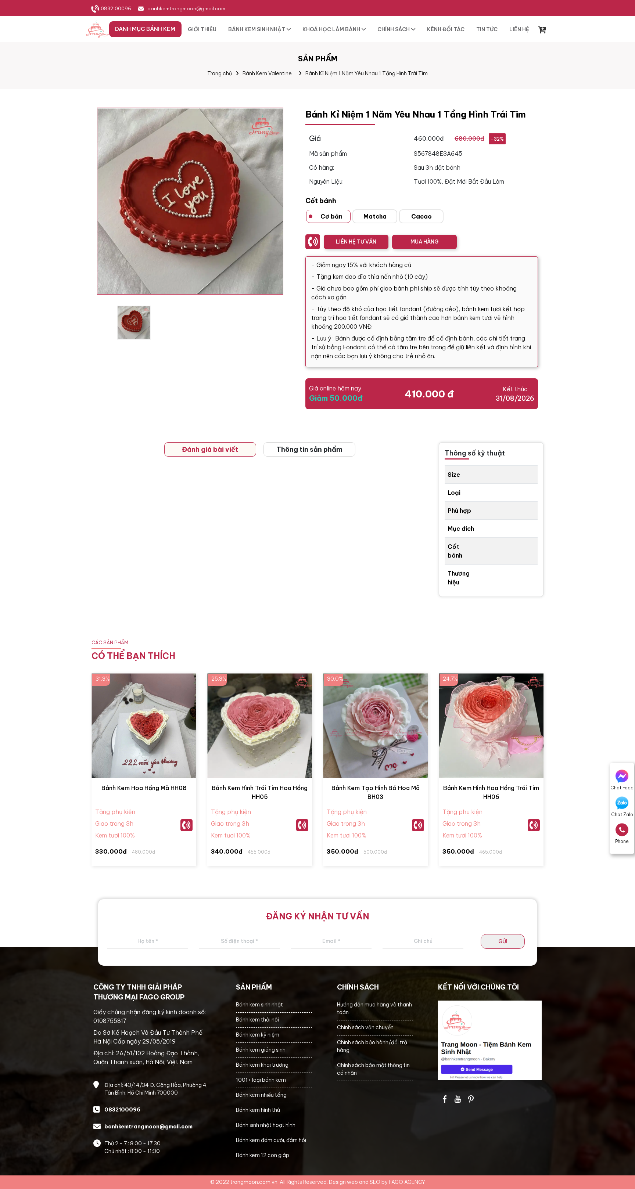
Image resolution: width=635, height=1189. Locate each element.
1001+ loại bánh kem (261, 1080)
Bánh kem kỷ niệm (257, 1034)
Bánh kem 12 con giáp (262, 1155)
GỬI (502, 941)
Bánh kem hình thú (258, 1110)
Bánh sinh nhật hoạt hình (265, 1125)
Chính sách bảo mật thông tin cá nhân (373, 1069)
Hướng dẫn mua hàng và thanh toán (374, 1008)
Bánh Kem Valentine (267, 73)
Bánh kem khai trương (262, 1065)
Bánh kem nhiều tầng (261, 1095)
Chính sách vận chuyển (365, 1027)
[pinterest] (471, 1099)
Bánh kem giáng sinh (261, 1049)
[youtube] (457, 1099)
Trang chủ (219, 73)
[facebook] (490, 1041)
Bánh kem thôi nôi (257, 1019)
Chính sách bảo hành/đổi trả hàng (372, 1046)
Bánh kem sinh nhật (259, 1004)
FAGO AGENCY (407, 1182)
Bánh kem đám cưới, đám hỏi (271, 1140)
